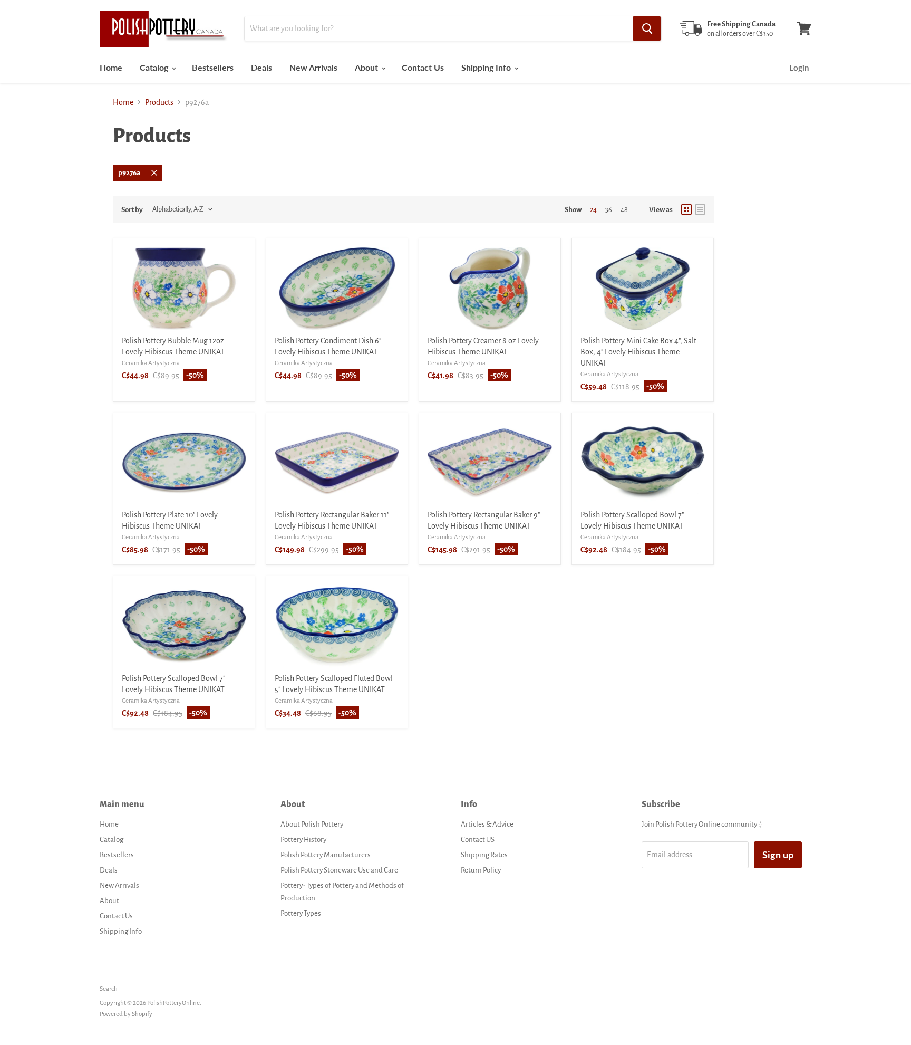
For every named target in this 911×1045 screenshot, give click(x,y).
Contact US (478, 839)
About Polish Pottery (311, 824)
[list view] (700, 209)
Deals (261, 67)
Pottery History (303, 839)
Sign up (777, 854)
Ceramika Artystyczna (151, 363)
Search (109, 988)
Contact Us (423, 67)
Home (111, 67)
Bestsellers (213, 67)
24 (593, 210)
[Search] (647, 28)
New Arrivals (313, 67)
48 (624, 210)
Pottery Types (300, 913)
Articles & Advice (487, 824)
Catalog (155, 67)
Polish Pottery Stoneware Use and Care (339, 870)
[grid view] (686, 209)
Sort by (132, 210)
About (367, 67)
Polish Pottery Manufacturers (325, 855)
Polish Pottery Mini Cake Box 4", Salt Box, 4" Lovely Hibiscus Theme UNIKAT (638, 352)
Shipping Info (487, 67)
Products (159, 102)
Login (799, 67)
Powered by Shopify (126, 1014)
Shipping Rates (484, 855)
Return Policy (481, 870)
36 (608, 210)
